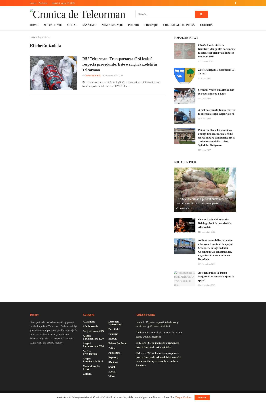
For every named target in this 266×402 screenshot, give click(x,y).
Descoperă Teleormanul (115, 323)
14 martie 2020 (111, 75)
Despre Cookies (183, 397)
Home (34, 25)
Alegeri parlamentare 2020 (93, 337)
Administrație (112, 25)
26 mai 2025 (205, 119)
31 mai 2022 (205, 98)
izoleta (46, 37)
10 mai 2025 (205, 78)
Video (111, 376)
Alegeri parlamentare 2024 (93, 345)
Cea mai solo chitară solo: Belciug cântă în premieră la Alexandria (215, 223)
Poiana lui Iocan (117, 343)
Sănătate (89, 25)
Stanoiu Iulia (93, 75)
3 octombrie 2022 (207, 232)
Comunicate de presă (179, 25)
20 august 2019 (185, 208)
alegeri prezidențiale (90, 352)
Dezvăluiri (114, 329)
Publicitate (43, 3)
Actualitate (52, 25)
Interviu (112, 338)
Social (72, 25)
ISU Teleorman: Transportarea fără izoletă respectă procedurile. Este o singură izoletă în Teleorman (119, 64)
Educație (151, 25)
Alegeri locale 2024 (93, 331)
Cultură (206, 25)
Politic (133, 25)
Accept (202, 397)
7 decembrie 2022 (208, 264)
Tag (39, 37)
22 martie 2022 (206, 61)
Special (112, 371)
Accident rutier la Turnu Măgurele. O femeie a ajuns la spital (216, 276)
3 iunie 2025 (205, 150)
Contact (33, 3)
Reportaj (113, 357)
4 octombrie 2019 (207, 285)
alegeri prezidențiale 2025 (93, 360)
